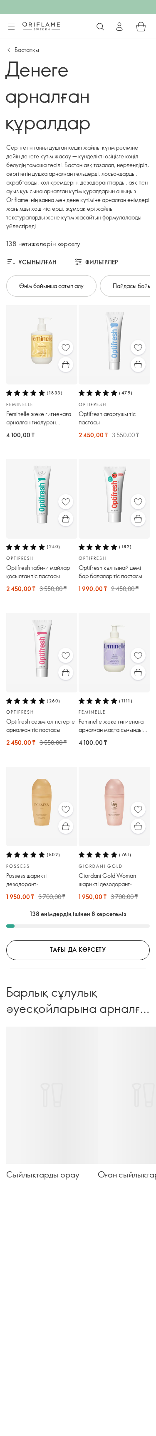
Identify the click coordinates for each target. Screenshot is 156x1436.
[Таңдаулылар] (65, 347)
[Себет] (141, 26)
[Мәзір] (11, 27)
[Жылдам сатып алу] (65, 364)
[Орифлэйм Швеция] (41, 26)
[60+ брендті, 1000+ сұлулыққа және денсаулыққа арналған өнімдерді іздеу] (100, 26)
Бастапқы (27, 50)
